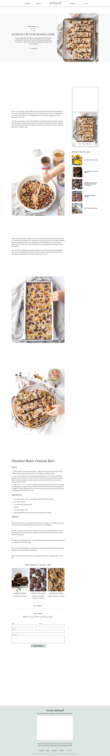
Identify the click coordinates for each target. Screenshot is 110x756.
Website (14, 629)
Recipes (41, 750)
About (48, 750)
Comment (14, 634)
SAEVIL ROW (71, 754)
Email (41, 623)
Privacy (61, 750)
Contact (54, 750)
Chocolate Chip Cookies (38, 593)
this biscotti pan (21, 485)
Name (13, 623)
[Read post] (20, 591)
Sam (34, 30)
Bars (37, 26)
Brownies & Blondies (20, 593)
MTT (76, 754)
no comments (33, 48)
